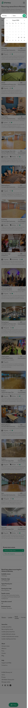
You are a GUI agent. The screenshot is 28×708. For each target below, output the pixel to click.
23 (23, 34)
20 (14, 34)
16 (23, 31)
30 (14, 26)
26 (11, 37)
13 (14, 31)
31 (17, 26)
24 (6, 37)
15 (20, 31)
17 (6, 34)
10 (6, 31)
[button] (6, 15)
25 (8, 37)
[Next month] (23, 20)
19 (11, 34)
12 (11, 31)
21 (17, 34)
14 (17, 31)
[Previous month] (5, 20)
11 (8, 31)
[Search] (24, 15)
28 (8, 26)
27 (6, 26)
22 (20, 34)
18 (8, 34)
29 (11, 26)
